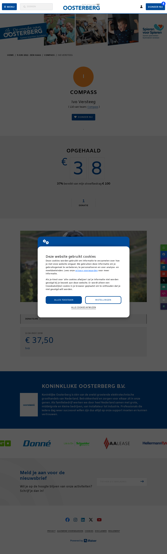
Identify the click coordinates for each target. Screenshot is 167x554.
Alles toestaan (63, 300)
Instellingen (103, 300)
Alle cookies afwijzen (83, 307)
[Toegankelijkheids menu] (163, 4)
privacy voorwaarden (86, 270)
